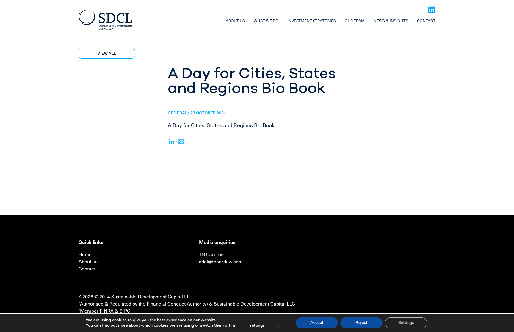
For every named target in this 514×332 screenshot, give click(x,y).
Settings (406, 322)
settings (257, 325)
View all (107, 53)
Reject (361, 322)
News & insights (391, 20)
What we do (266, 20)
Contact (426, 20)
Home (85, 254)
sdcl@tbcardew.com (221, 261)
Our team (355, 20)
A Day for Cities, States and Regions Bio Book (221, 125)
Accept (316, 322)
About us (235, 20)
